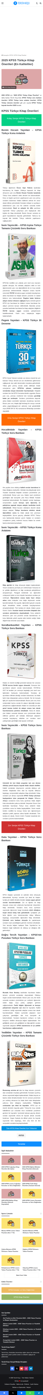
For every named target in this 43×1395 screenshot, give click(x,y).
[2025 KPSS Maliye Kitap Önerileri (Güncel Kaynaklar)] (11, 1193)
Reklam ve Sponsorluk (19, 1387)
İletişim (28, 1387)
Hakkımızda (19, 1384)
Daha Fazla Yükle (21, 1275)
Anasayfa (5, 55)
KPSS (11, 55)
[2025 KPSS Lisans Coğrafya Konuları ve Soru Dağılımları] (11, 1177)
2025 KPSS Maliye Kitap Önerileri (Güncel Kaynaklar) (10, 1202)
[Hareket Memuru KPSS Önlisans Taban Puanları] (32, 1223)
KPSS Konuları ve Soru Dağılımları (21, 1290)
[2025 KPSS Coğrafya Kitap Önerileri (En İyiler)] (11, 1160)
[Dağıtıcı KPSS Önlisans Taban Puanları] (32, 1242)
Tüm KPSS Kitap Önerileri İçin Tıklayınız (21, 1128)
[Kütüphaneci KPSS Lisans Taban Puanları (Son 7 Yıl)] (11, 1260)
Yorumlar (21, 1144)
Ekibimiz (26, 1384)
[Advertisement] (21, 29)
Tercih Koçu (17, 1378)
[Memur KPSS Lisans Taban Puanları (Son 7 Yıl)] (11, 1223)
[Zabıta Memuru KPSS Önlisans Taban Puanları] (11, 1242)
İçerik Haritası (34, 1384)
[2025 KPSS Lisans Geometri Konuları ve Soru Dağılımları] (32, 1193)
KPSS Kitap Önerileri (20, 55)
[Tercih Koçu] (22, 3)
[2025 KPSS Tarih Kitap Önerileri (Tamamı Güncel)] (32, 1177)
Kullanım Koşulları (10, 1384)
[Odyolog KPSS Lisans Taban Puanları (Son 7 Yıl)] (32, 1260)
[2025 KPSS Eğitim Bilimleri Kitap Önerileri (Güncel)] (32, 1160)
